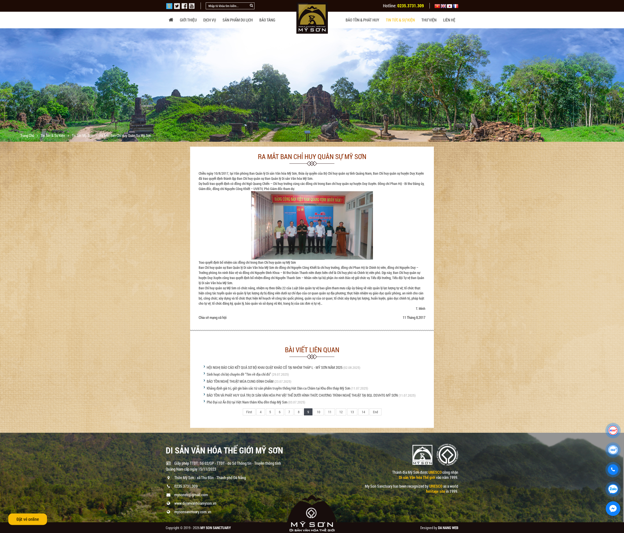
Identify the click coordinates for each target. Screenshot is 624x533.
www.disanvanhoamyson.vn (195, 503)
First (249, 412)
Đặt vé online (27, 519)
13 (352, 412)
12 (341, 412)
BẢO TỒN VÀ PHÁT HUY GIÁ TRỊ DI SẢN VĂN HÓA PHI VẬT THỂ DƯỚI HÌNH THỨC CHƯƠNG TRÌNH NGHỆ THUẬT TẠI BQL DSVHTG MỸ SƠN (302, 395)
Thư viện (429, 19)
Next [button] (619, 85)
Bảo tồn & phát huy (362, 19)
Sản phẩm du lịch (238, 19)
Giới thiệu (188, 19)
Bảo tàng (267, 19)
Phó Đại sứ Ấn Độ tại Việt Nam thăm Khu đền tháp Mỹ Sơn (247, 402)
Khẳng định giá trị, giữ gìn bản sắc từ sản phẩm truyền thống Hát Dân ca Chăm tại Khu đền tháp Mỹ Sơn (278, 388)
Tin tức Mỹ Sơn (83, 135)
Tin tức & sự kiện (400, 19)
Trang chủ (27, 135)
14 (363, 412)
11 (330, 412)
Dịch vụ (209, 19)
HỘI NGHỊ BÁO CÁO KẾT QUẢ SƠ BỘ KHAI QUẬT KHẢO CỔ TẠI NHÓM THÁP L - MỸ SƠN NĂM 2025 (274, 367)
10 (318, 412)
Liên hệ (449, 19)
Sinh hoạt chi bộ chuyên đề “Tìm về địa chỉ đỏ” (239, 374)
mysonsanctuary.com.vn (192, 511)
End (375, 412)
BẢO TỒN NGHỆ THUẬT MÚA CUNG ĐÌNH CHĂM (240, 381)
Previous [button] (4, 85)
